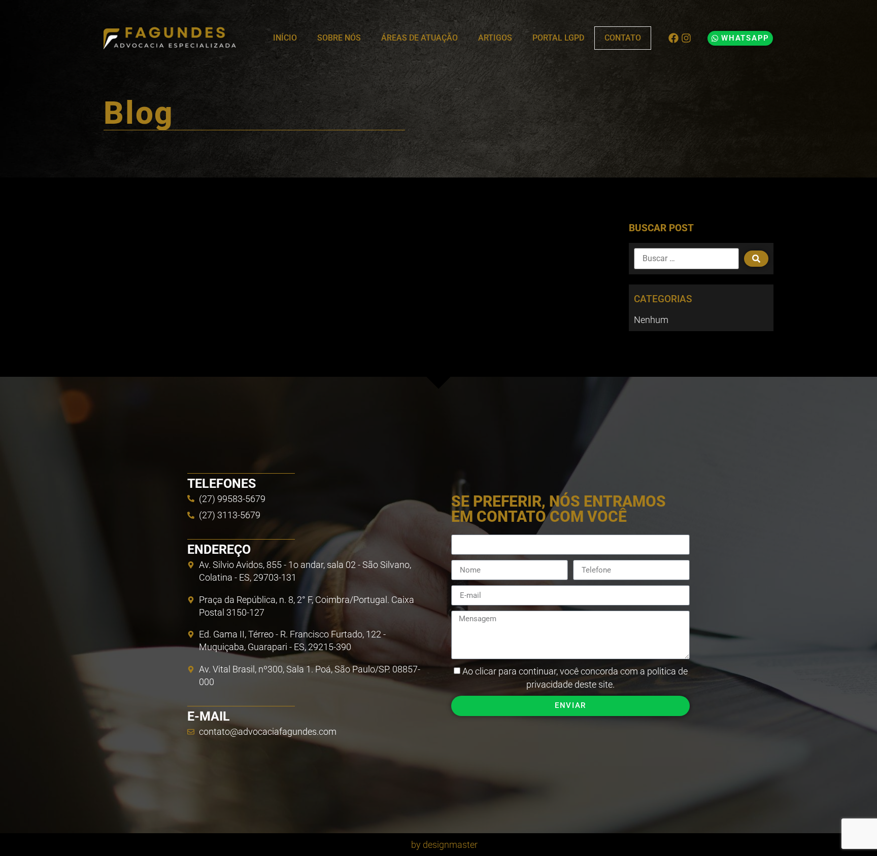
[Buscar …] (686, 258)
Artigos (495, 38)
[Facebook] (673, 38)
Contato (622, 38)
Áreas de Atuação (419, 38)
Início (285, 38)
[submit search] (756, 259)
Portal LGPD (558, 38)
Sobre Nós (339, 38)
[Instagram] (686, 38)
